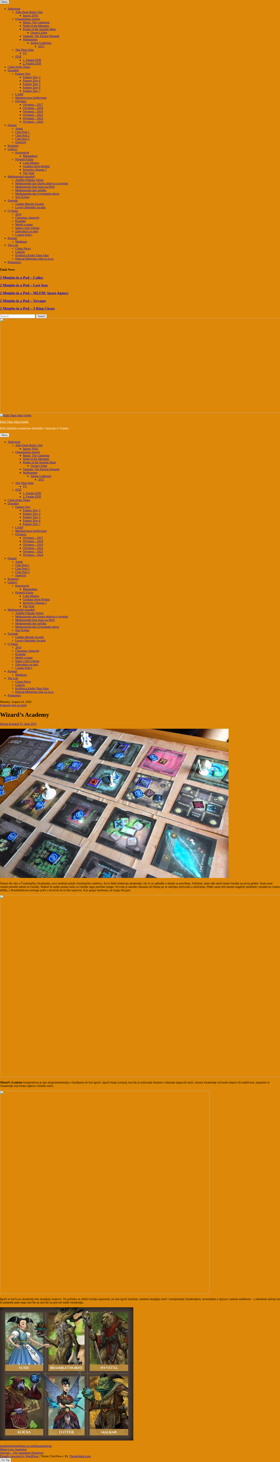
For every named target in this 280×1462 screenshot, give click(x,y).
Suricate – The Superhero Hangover (21, 1452)
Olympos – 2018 (33, 108)
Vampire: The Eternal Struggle (41, 36)
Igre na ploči (19, 705)
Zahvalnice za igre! (26, 231)
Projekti (12, 238)
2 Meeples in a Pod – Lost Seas (24, 285)
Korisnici (13, 145)
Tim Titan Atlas (24, 49)
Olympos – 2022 (33, 114)
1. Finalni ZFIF (32, 60)
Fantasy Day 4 (31, 80)
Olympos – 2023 (33, 118)
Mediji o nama (24, 224)
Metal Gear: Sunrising (13, 1449)
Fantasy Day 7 (31, 90)
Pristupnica (14, 262)
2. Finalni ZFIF (32, 63)
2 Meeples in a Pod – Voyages (23, 301)
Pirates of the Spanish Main (39, 29)
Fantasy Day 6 (31, 87)
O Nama (13, 210)
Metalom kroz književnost (30, 97)
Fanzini (12, 125)
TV (25, 53)
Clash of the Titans (19, 67)
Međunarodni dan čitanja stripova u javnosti (41, 183)
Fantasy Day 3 (31, 77)
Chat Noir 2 (22, 135)
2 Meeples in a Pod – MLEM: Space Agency (34, 293)
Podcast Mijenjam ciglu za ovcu (34, 258)
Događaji (13, 70)
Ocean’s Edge (38, 32)
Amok (19, 128)
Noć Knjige (22, 197)
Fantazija (5, 705)
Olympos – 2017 (33, 104)
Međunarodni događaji (21, 176)
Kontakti (20, 221)
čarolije (16, 1446)
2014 (18, 214)
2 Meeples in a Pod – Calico (21, 278)
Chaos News (23, 248)
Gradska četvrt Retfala (36, 166)
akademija (6, 1446)
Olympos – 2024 (33, 121)
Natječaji (20, 142)
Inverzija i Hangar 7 (35, 169)
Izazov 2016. (30, 15)
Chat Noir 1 (22, 132)
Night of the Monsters (36, 25)
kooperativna (44, 1446)
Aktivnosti (14, 8)
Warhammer (30, 39)
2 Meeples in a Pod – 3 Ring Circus (27, 308)
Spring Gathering (40, 43)
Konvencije (22, 152)
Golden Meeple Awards (29, 204)
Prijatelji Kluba (24, 159)
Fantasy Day (22, 73)
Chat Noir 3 (22, 138)
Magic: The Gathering (36, 22)
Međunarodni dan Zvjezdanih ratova (37, 193)
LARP (19, 94)
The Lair (13, 245)
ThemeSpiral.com (79, 1456)
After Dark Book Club (28, 12)
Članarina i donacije (27, 217)
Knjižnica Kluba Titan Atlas (32, 255)
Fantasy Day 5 (31, 84)
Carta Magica (31, 162)
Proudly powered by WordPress (19, 1456)
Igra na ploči (28, 1446)
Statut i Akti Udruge (27, 228)
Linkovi (12, 149)
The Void (28, 173)
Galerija (20, 251)
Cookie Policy (23, 234)
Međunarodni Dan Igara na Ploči (35, 186)
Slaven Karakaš (9, 723)
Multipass (21, 241)
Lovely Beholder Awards (30, 207)
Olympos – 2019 (33, 111)
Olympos (20, 101)
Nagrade (13, 200)
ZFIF (18, 56)
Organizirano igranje (27, 19)
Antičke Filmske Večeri (29, 180)
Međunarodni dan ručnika (30, 190)
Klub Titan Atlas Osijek (14, 421)
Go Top (6, 1460)
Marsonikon (30, 156)
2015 (41, 46)
